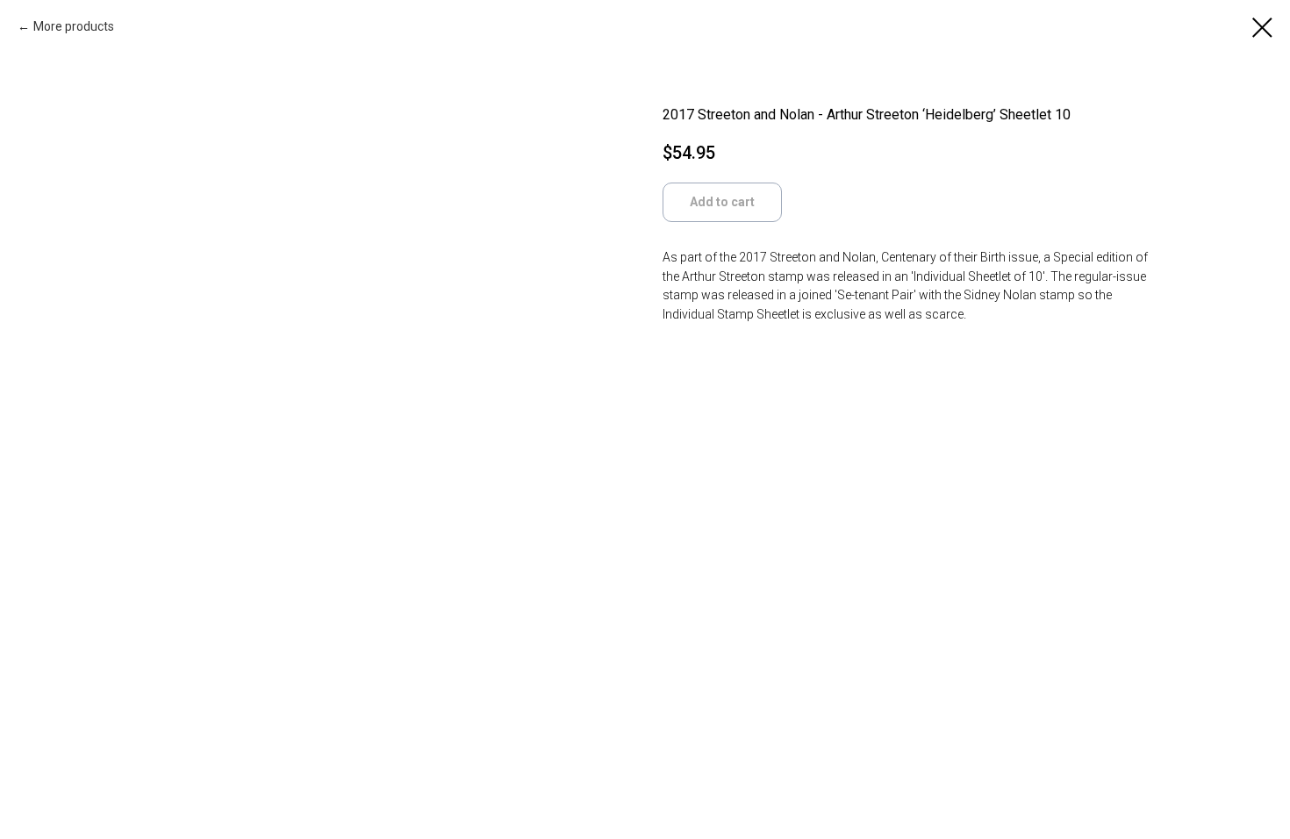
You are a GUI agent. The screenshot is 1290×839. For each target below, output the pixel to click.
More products (73, 26)
